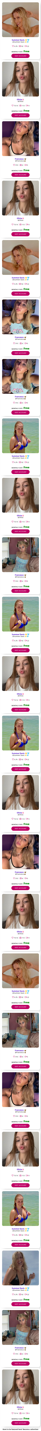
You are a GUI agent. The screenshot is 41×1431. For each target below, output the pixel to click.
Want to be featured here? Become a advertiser (20, 1429)
